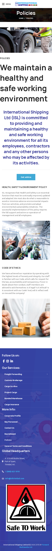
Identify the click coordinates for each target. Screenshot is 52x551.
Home (21, 18)
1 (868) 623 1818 (12, 471)
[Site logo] (26, 4)
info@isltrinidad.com (14, 478)
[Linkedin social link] (12, 361)
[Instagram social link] (7, 361)
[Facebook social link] (3, 361)
